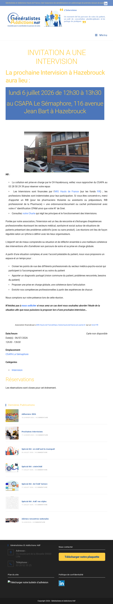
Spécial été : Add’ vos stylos (34, 501)
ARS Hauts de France (66, 191)
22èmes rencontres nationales (35, 519)
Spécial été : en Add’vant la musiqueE (38, 449)
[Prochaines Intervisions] (12, 433)
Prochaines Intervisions (32, 432)
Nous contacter (66, 547)
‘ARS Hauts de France (44, 325)
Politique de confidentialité (71, 575)
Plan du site (13, 575)
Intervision (17, 370)
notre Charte (29, 213)
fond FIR (95, 325)
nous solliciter (29, 305)
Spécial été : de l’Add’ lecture (34, 484)
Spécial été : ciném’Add (32, 466)
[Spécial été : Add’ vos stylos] (12, 502)
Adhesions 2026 (29, 414)
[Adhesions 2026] (12, 415)
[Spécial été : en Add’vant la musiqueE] (12, 450)
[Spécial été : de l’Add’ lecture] (12, 485)
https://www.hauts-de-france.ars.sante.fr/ (69, 325)
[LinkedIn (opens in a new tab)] (105, 3)
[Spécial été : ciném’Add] (12, 467)
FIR (98, 191)
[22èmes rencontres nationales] (12, 520)
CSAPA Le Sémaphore (17, 354)
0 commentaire (42, 417)
